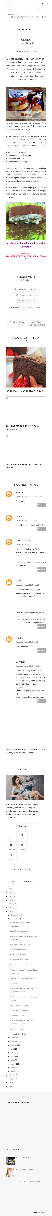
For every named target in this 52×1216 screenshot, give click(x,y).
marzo (13, 1064)
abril (12, 1060)
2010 (11, 1082)
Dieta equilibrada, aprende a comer (23, 466)
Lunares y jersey (16, 1029)
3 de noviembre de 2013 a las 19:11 (29, 585)
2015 (11, 904)
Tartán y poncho (16, 983)
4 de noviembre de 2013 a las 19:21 (29, 666)
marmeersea (23, 540)
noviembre (15, 919)
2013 (11, 911)
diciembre (14, 915)
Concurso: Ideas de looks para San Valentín (23, 1181)
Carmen (20, 662)
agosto (13, 1045)
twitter (22, 839)
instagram (22, 849)
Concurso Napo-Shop (24, 1169)
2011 (11, 1079)
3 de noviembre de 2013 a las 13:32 (29, 520)
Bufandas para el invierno (20, 1005)
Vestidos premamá (17, 955)
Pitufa (20, 581)
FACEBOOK (10, 256)
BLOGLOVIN (31, 256)
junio (13, 1052)
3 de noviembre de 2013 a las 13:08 (29, 496)
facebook (11, 839)
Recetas (21, 307)
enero (13, 1071)
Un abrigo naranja (17, 1015)
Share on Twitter (27, 295)
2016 (11, 900)
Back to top (39, 1213)
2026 (11, 889)
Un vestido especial (18, 949)
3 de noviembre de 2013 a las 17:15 (29, 544)
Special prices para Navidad (20, 931)
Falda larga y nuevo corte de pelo (23, 978)
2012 (11, 1075)
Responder (42, 505)
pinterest (11, 859)
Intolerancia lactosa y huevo (24, 391)
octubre (14, 1037)
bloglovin (11, 849)
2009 (11, 1086)
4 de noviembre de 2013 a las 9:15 (28, 642)
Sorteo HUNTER (22, 1158)
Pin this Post (28, 301)
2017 (11, 896)
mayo (13, 1056)
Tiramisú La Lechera (33, 307)
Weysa (19, 638)
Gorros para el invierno (19, 960)
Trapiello (22, 492)
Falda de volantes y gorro (20, 944)
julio (12, 1049)
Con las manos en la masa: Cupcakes (22, 427)
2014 (11, 908)
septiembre (15, 1041)
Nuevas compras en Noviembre (22, 965)
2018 (11, 893)
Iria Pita (21, 516)
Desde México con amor (19, 1010)
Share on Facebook (27, 289)
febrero (14, 1067)
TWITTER (21, 256)
